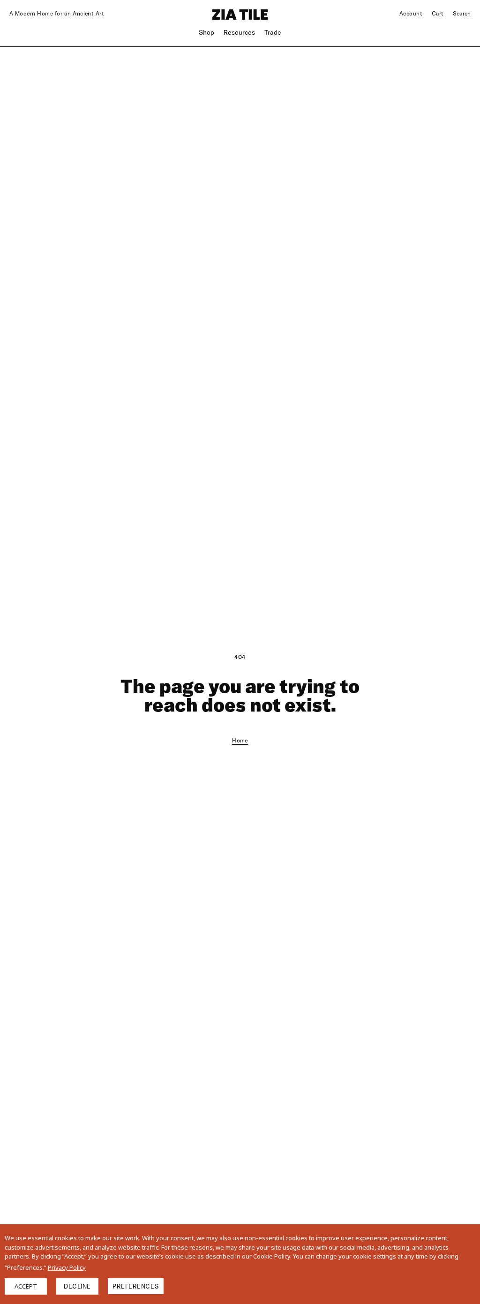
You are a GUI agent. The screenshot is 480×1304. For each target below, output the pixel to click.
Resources (239, 32)
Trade (272, 32)
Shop (206, 32)
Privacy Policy (67, 1267)
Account (410, 13)
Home (240, 740)
